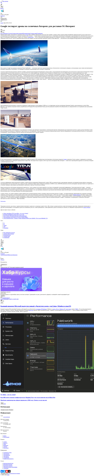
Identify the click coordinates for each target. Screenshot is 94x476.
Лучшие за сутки (4, 409)
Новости (5, 443)
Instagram (15, 254)
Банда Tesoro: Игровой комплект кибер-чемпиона (15, 215)
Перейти (3, 295)
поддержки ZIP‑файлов (41, 309)
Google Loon (30, 37)
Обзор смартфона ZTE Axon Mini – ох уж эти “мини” (15, 213)
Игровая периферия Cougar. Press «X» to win (13, 214)
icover (2, 22)
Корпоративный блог (8, 463)
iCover (26, 34)
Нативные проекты (7, 465)
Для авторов (6, 453)
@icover (2, 259)
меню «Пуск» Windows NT (59, 309)
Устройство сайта (7, 452)
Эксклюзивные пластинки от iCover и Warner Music (15, 217)
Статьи (5, 441)
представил (68, 309)
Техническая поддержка (14, 473)
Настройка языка (4, 473)
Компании (5, 445)
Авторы (5, 446)
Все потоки (5, 1)
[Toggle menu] (1, 1)
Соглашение (6, 457)
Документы (6, 456)
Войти (4, 435)
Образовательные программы (10, 467)
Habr (8, 474)
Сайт (2, 254)
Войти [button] (2, 8)
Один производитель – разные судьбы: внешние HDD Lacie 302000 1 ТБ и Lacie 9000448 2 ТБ (25, 218)
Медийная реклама (7, 464)
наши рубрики (86, 207)
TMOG (76, 309)
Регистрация (6, 437)
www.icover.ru (6, 417)
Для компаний (6, 455)
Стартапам (5, 468)
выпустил (31, 310)
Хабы (4, 444)
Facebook (5, 254)
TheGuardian (3, 201)
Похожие (11, 409)
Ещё (5, 403)
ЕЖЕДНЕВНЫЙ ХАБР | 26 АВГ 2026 (10, 299)
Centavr (65, 159)
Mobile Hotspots (77, 194)
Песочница (6, 447)
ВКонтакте (10, 254)
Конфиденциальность (8, 458)
